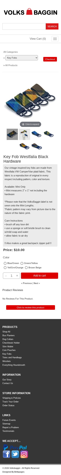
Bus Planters (8, 335)
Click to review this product (30, 307)
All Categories (10, 52)
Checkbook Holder (11, 343)
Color (6, 257)
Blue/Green (13, 263)
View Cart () (38, 38)
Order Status (8, 405)
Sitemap (6, 423)
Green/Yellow (31, 263)
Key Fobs (7, 354)
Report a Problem (10, 427)
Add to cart (39, 275)
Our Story (7, 379)
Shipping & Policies (11, 398)
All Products (11, 65)
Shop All (6, 331)
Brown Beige (34, 267)
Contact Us (7, 383)
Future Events (9, 420)
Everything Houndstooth (13, 365)
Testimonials (8, 431)
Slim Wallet (7, 346)
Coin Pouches (9, 350)
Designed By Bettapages (13, 472)
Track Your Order (10, 401)
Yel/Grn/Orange (15, 267)
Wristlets (6, 361)
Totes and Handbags (12, 357)
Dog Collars (7, 339)
